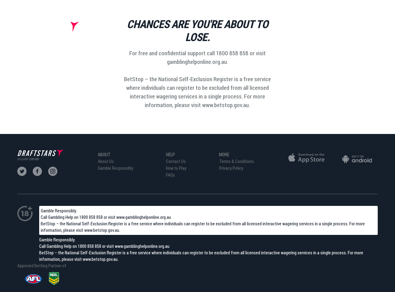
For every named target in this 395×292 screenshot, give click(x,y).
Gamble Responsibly (115, 168)
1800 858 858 (91, 217)
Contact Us (176, 161)
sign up (340, 31)
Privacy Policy (231, 168)
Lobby (309, 31)
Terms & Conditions (236, 161)
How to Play (176, 168)
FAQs (170, 175)
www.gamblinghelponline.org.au (143, 217)
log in (370, 31)
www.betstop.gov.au (101, 230)
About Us (106, 161)
